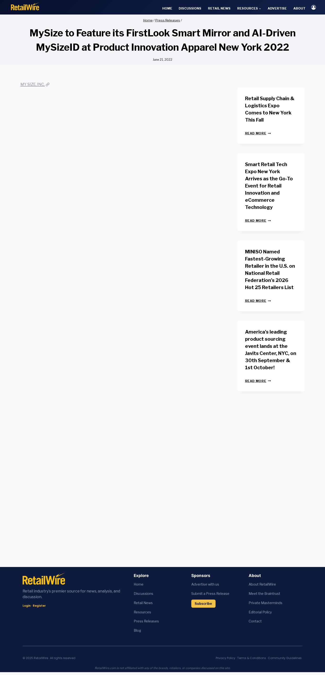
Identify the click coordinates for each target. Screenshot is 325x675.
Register (39, 606)
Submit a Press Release (210, 593)
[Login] (313, 7)
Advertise (277, 8)
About (299, 8)
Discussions (190, 8)
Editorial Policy (260, 612)
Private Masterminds (265, 603)
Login (27, 606)
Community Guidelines (285, 658)
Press (139, 621)
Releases (151, 621)
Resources (142, 612)
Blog (137, 630)
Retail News (219, 8)
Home (167, 8)
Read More (258, 133)
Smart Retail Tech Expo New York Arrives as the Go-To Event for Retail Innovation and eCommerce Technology (269, 186)
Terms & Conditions (251, 658)
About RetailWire (262, 584)
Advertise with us (205, 584)
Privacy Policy (225, 658)
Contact (255, 621)
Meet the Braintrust (264, 593)
